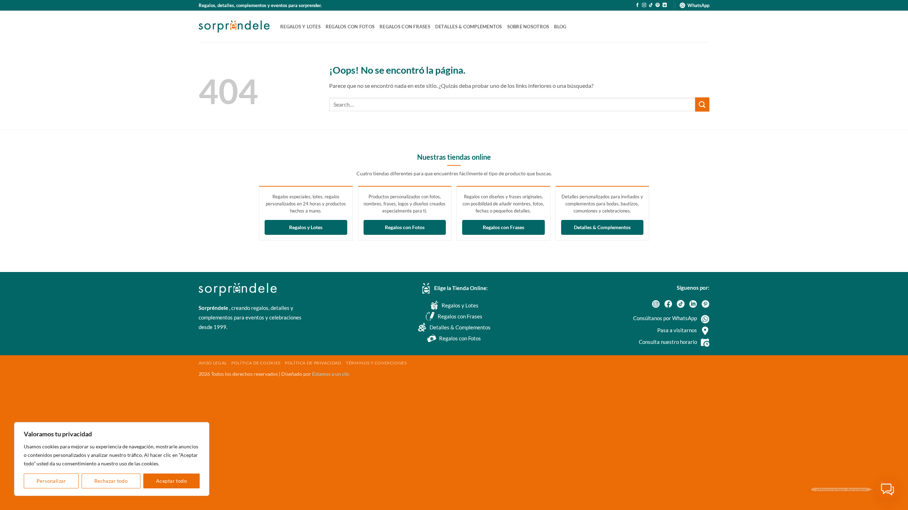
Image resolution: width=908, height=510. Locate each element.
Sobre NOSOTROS (528, 26)
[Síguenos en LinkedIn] (665, 5)
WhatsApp (698, 5)
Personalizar (51, 481)
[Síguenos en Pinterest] (657, 5)
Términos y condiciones (376, 363)
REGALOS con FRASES (405, 26)
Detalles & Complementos (602, 228)
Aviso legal (213, 363)
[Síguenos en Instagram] (644, 5)
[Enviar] (702, 104)
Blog (560, 26)
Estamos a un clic (331, 374)
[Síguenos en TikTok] (651, 5)
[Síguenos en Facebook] (637, 5)
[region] (111, 459)
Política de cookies (256, 363)
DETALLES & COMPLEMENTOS (468, 26)
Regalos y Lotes (305, 228)
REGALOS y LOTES (300, 26)
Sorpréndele (214, 308)
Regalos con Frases (503, 228)
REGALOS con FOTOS (350, 26)
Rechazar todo (111, 481)
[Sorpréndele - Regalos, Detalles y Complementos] (234, 27)
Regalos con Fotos (405, 228)
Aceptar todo (171, 481)
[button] (887, 489)
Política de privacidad (313, 363)
